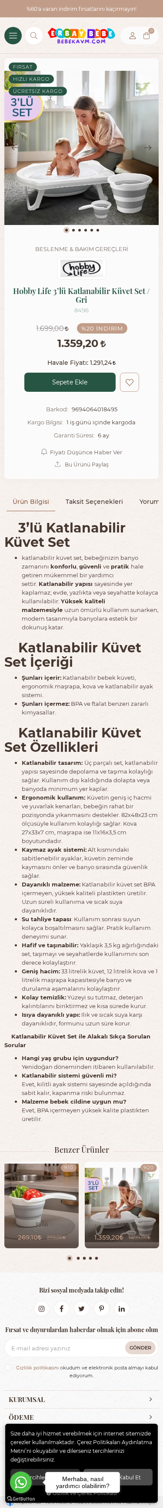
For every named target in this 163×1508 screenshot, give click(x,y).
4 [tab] (90, 1258)
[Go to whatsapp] (21, 1482)
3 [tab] (84, 1258)
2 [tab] (78, 1258)
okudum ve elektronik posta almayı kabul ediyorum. (87, 1372)
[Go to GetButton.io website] (21, 1499)
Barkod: (57, 409)
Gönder (140, 1347)
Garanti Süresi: (74, 435)
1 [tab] (69, 1258)
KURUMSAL (27, 1399)
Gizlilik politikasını (37, 1368)
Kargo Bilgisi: (45, 422)
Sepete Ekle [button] (69, 382)
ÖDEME (21, 1417)
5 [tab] (96, 1258)
